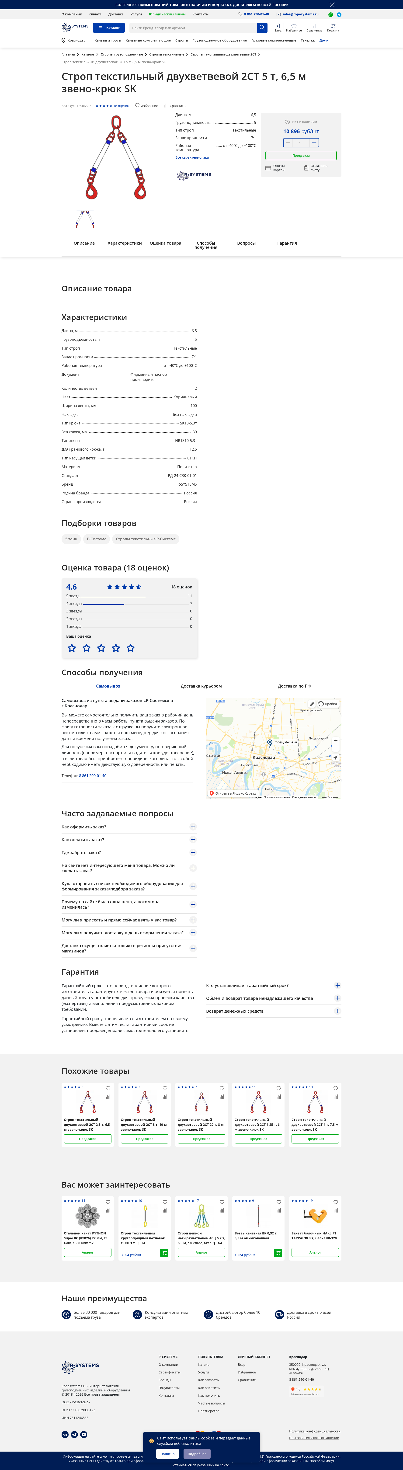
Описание (84, 243)
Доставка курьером (201, 686)
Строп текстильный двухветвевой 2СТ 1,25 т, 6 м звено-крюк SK (257, 1124)
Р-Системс (96, 539)
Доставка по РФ (294, 686)
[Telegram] (74, 1434)
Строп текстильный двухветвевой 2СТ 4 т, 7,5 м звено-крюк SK (315, 1124)
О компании (72, 14)
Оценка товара (165, 243)
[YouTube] (83, 1434)
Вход (241, 1364)
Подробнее (197, 1454)
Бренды (165, 1380)
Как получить (209, 1395)
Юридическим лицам (167, 14)
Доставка (116, 14)
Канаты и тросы (108, 40)
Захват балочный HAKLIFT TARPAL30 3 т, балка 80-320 (314, 1235)
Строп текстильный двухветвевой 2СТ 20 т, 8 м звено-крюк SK (201, 1124)
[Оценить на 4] (116, 647)
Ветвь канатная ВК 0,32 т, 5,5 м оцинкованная (256, 1235)
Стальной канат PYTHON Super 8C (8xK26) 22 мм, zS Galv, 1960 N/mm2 (86, 1238)
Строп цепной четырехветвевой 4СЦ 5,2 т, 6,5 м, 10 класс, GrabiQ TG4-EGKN (201, 1238)
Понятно (167, 1454)
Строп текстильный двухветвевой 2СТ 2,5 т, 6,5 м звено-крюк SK (87, 1124)
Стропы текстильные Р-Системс (146, 539)
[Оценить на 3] (101, 647)
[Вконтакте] (65, 1434)
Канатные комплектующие (148, 40)
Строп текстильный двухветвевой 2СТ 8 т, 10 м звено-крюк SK (144, 1124)
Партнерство (208, 1411)
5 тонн (71, 539)
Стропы (181, 40)
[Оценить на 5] (130, 647)
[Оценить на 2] (86, 647)
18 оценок (121, 106)
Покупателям (169, 1388)
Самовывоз (108, 686)
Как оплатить (209, 1388)
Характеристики (125, 243)
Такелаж (308, 40)
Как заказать (208, 1380)
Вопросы (246, 243)
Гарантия (287, 243)
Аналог (88, 1252)
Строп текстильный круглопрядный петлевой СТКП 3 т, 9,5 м (143, 1238)
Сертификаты (170, 1372)
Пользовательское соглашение (314, 1438)
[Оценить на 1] (71, 647)
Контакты (200, 14)
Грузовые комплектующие (273, 40)
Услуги (136, 14)
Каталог (204, 1364)
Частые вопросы (211, 1403)
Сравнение (247, 1380)
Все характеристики (192, 157)
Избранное (247, 1372)
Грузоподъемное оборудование (220, 40)
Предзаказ (301, 155)
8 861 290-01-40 (92, 775)
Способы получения (206, 245)
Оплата (95, 14)
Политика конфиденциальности (314, 1431)
